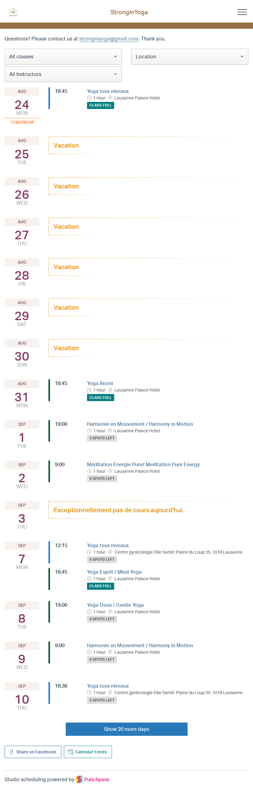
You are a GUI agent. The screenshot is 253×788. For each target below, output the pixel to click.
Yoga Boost (100, 383)
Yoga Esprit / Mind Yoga (114, 572)
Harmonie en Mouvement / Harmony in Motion (140, 424)
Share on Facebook (35, 751)
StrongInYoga (129, 12)
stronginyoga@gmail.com (109, 39)
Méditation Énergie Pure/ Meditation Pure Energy (143, 464)
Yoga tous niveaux (108, 91)
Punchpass (96, 779)
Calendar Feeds (91, 751)
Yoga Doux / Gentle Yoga (115, 605)
